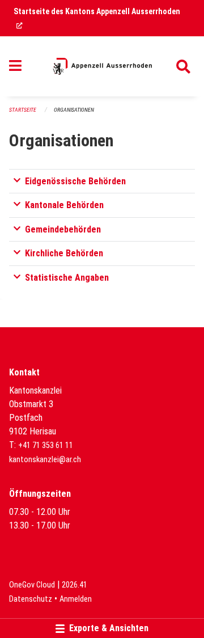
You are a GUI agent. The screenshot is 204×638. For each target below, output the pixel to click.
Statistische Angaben (67, 277)
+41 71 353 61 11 (45, 445)
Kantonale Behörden (64, 205)
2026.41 (74, 585)
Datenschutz (30, 599)
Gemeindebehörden (63, 229)
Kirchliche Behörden (64, 253)
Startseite (22, 110)
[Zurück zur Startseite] (102, 66)
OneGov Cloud (32, 585)
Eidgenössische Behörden (75, 181)
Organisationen (74, 110)
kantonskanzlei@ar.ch (45, 459)
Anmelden (76, 599)
